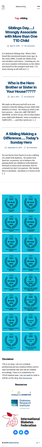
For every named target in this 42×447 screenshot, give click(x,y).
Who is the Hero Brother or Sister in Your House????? (21, 87)
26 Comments (29, 97)
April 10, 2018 (14, 46)
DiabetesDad (13, 443)
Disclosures (27, 378)
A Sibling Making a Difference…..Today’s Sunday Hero (20, 138)
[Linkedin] (26, 432)
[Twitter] (21, 432)
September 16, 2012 (15, 148)
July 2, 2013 (14, 97)
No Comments (29, 46)
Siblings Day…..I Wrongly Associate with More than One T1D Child (21, 34)
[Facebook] (15, 432)
